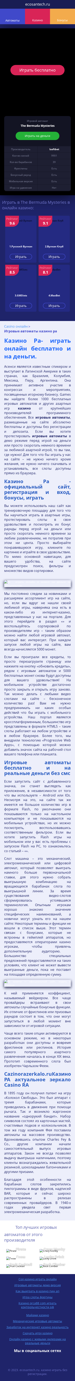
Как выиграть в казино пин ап (37, 1291)
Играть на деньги (37, 136)
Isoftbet (54, 149)
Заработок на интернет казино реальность (37, 1327)
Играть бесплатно (37, 70)
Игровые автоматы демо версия (37, 1285)
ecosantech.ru (37, 4)
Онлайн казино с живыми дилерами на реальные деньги (37, 1341)
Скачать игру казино (37, 1333)
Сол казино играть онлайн (38, 1279)
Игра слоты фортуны (37, 1297)
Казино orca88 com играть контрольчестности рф (37, 1305)
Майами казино (37, 1315)
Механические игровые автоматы (37, 1321)
